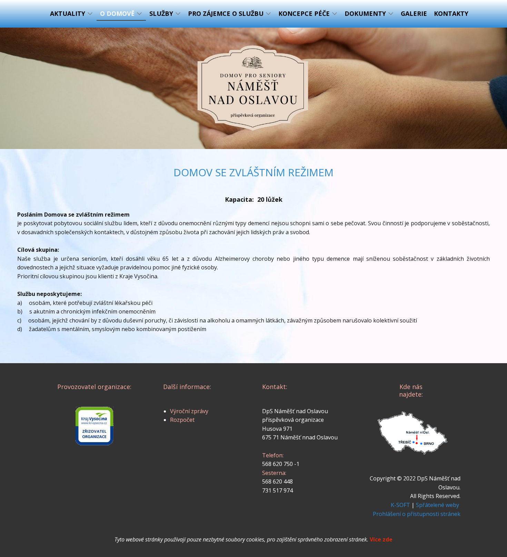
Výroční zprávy (189, 411)
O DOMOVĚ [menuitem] (117, 13)
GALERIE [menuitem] (414, 13)
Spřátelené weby (437, 505)
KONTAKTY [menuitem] (451, 13)
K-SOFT (400, 505)
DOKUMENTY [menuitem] (365, 13)
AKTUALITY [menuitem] (67, 13)
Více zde (381, 539)
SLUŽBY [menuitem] (161, 13)
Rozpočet (182, 420)
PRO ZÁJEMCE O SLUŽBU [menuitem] (226, 13)
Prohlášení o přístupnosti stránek (416, 514)
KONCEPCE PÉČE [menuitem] (304, 13)
